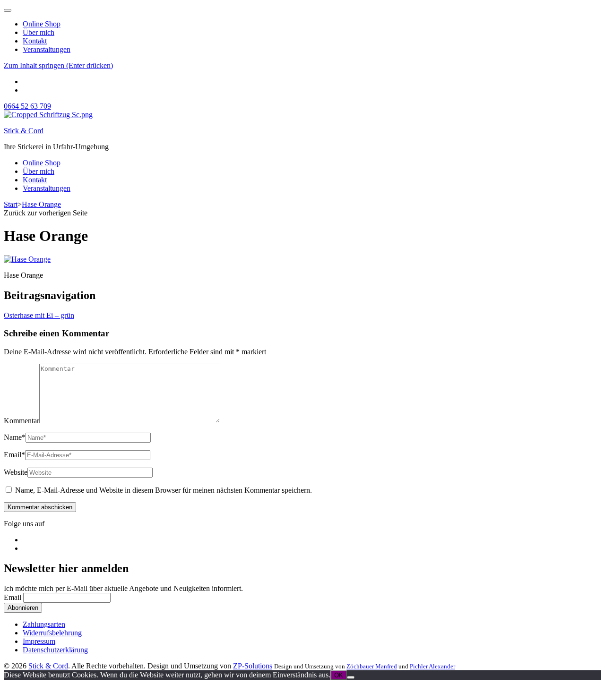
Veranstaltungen (46, 49)
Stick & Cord (23, 131)
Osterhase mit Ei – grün (39, 315)
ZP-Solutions (252, 666)
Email (14, 455)
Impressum (39, 641)
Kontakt (35, 41)
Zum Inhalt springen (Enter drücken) (58, 65)
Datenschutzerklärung (55, 650)
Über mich (38, 32)
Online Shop (41, 24)
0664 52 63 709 (27, 106)
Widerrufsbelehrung (52, 633)
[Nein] (350, 677)
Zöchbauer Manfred (371, 666)
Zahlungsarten (44, 624)
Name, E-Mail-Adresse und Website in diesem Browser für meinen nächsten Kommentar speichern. (163, 490)
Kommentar (21, 421)
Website (15, 472)
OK (338, 675)
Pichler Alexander (432, 666)
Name (15, 437)
